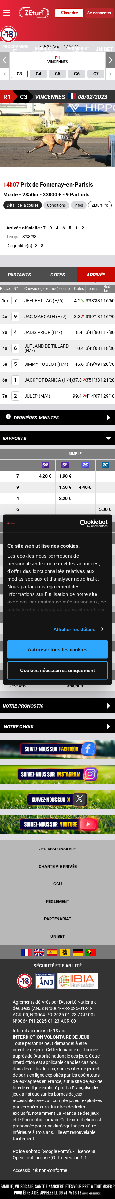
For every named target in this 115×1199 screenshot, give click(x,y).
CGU (57, 884)
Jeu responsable (57, 849)
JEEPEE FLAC (38, 300)
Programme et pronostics (15, 50)
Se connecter (99, 12)
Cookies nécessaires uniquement (57, 670)
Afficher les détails (74, 629)
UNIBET (57, 936)
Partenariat (57, 918)
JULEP (31, 396)
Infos (78, 205)
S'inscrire (69, 12)
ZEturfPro (100, 205)
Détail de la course (22, 205)
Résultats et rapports (45, 50)
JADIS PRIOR (37, 332)
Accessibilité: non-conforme (40, 1170)
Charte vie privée (58, 866)
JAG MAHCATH (40, 316)
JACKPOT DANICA (43, 380)
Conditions (56, 205)
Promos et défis (77, 50)
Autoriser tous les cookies (57, 649)
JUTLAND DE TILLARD (46, 346)
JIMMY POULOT (40, 364)
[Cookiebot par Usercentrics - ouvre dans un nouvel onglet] (81, 523)
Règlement (57, 901)
